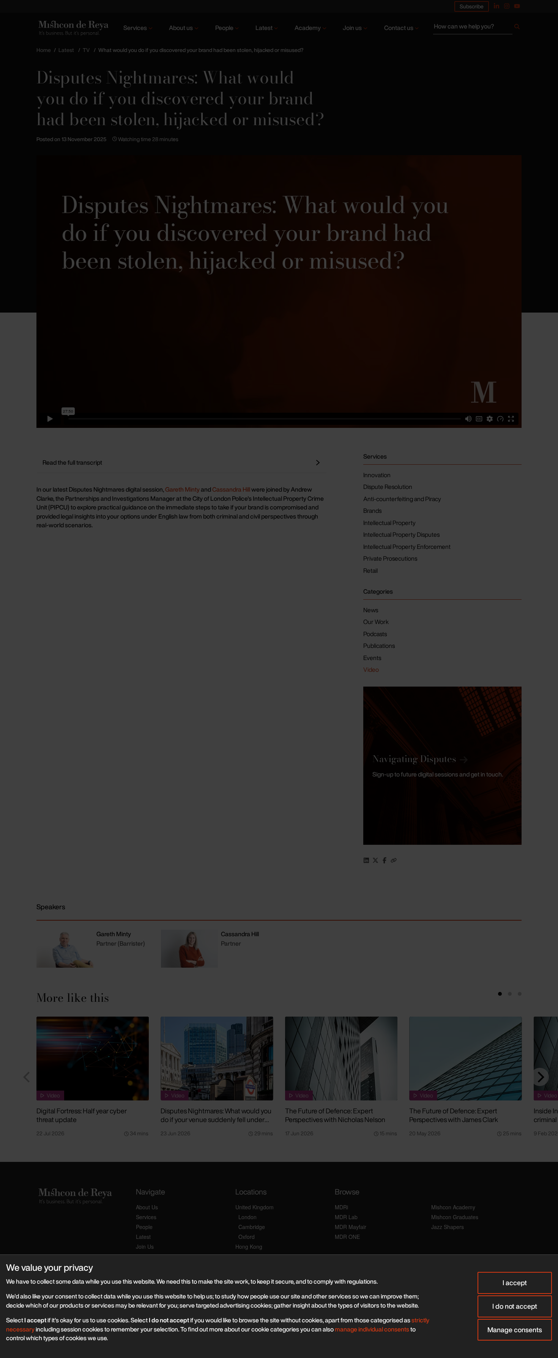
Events (372, 657)
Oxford (246, 1236)
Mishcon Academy (453, 1207)
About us (181, 27)
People (224, 27)
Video (371, 669)
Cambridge (251, 1227)
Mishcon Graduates (454, 1217)
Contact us (398, 27)
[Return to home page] (72, 28)
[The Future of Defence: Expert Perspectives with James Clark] (465, 1059)
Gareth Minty (182, 489)
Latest (264, 27)
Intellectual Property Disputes (401, 534)
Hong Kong (248, 1246)
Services (135, 27)
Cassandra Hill (231, 489)
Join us (352, 27)
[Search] (517, 28)
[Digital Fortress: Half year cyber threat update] (92, 1059)
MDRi (341, 1207)
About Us (147, 1207)
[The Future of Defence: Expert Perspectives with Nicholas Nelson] (341, 1059)
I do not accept (514, 1306)
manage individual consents (372, 1329)
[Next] (540, 1077)
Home (43, 50)
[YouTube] (517, 6)
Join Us (145, 1246)
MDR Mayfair (350, 1227)
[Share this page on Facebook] (384, 860)
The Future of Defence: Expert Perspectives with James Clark (453, 1115)
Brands (372, 510)
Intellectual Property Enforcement (407, 546)
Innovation (377, 474)
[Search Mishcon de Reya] (477, 28)
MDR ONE (347, 1236)
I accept (515, 1282)
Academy (308, 27)
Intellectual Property (389, 522)
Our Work (376, 621)
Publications (379, 645)
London (247, 1217)
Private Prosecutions (390, 558)
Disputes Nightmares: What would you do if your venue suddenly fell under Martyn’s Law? (216, 1119)
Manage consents (514, 1329)
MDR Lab (346, 1217)
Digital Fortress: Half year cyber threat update (81, 1115)
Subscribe (472, 6)
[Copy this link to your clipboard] (394, 860)
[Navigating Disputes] (442, 766)
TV (86, 50)
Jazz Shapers (447, 1227)
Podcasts (375, 633)
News (370, 610)
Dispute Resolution (387, 486)
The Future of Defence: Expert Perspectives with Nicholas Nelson (335, 1115)
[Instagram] (506, 6)
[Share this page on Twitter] (375, 860)
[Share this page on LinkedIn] (366, 860)
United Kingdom (254, 1207)
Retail (370, 570)
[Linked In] (496, 6)
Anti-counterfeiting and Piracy (402, 498)
